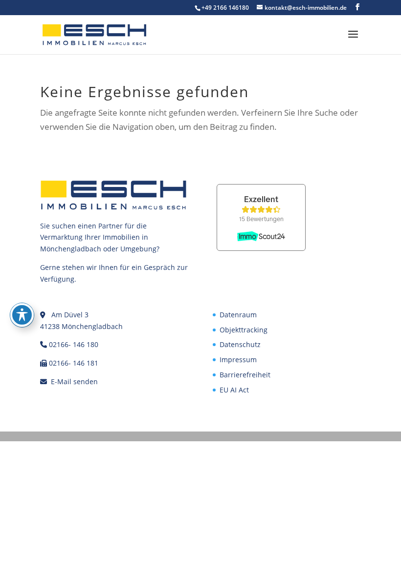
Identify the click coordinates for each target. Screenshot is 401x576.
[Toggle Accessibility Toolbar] (22, 315)
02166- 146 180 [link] (73, 344)
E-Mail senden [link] (74, 381)
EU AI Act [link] (234, 389)
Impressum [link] (238, 359)
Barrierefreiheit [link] (245, 374)
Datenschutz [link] (240, 344)
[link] (94, 34)
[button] (357, 7)
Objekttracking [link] (243, 329)
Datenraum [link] (238, 314)
